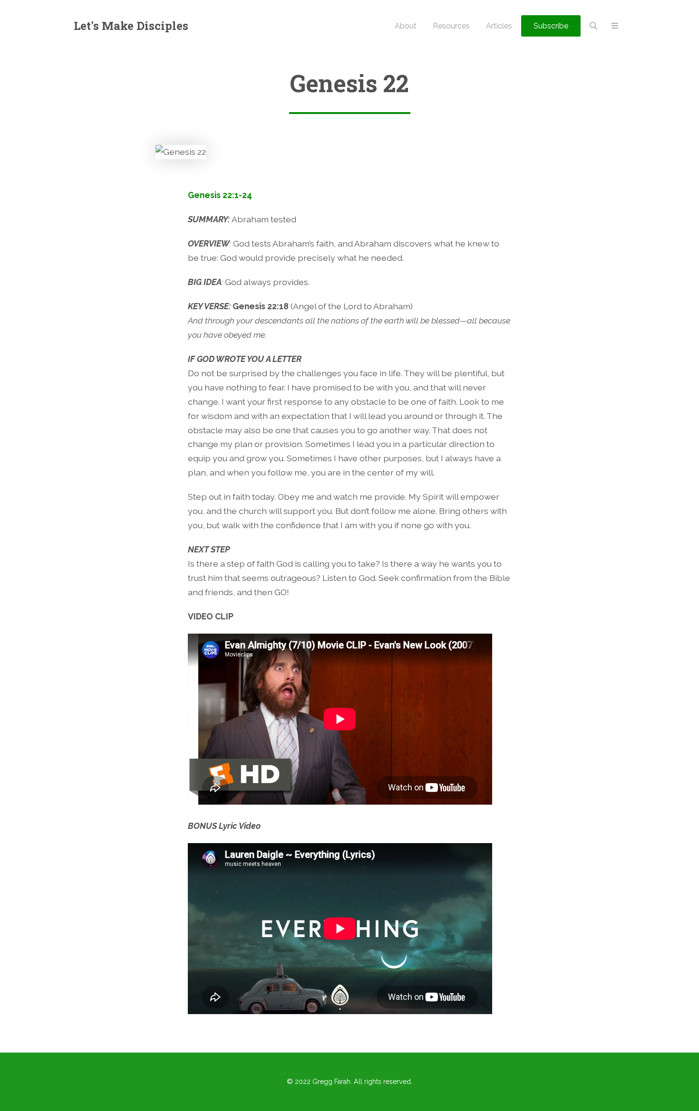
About (406, 25)
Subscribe (551, 25)
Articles (499, 25)
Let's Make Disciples (131, 25)
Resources (451, 25)
